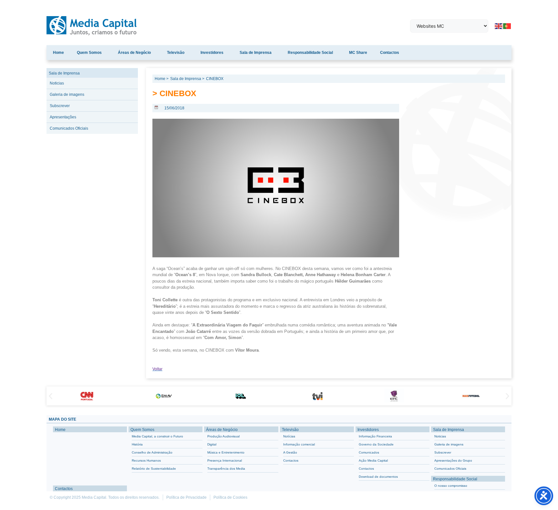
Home (58, 52)
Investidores (212, 52)
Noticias (57, 83)
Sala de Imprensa (256, 52)
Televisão (175, 52)
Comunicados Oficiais (69, 128)
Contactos (389, 52)
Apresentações (63, 117)
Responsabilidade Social (310, 52)
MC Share (358, 52)
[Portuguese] (507, 25)
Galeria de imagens (67, 94)
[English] (499, 25)
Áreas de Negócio (134, 52)
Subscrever (60, 106)
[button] (50, 396)
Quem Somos (89, 52)
